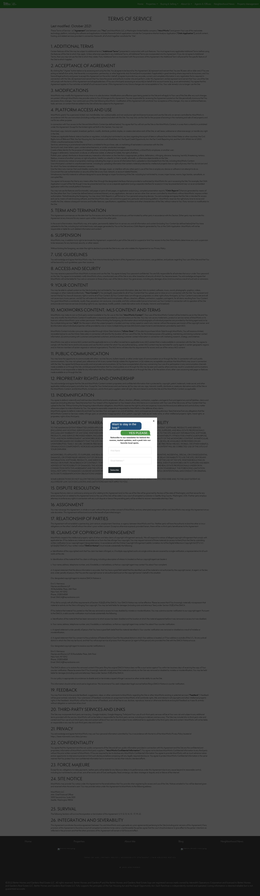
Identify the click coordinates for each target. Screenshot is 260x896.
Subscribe (114, 470)
